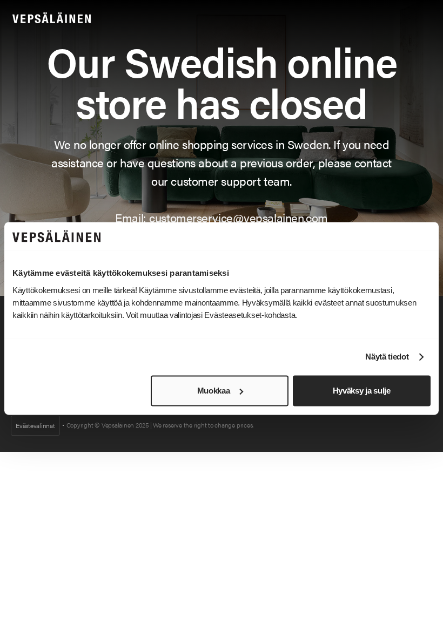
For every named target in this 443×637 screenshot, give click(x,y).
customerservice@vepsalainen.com (238, 217)
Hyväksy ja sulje (362, 390)
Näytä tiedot (386, 357)
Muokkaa (213, 390)
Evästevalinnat (35, 425)
